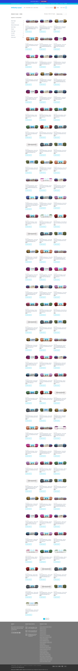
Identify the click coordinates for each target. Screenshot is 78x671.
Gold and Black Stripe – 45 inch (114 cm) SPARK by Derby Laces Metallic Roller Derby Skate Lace (60, 27)
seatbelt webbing (42, 657)
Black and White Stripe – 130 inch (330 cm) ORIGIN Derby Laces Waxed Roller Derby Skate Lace (31, 593)
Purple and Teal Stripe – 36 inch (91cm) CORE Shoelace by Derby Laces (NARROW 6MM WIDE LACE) (46, 27)
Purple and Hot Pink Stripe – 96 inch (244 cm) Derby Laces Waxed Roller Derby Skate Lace (31, 452)
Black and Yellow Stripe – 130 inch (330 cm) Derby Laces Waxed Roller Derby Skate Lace (31, 611)
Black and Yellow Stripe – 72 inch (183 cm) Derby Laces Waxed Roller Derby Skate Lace (60, 240)
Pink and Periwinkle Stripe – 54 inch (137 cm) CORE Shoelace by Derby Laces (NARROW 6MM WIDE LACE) (60, 80)
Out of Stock (42, 190)
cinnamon (46, 637)
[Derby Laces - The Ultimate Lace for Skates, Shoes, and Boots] (16, 7)
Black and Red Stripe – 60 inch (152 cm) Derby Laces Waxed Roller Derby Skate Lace (46, 133)
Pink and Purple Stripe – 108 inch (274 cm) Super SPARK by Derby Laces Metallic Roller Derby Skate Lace (31, 522)
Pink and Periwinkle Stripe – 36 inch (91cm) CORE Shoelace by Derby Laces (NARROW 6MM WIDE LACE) (31, 27)
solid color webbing (49, 657)
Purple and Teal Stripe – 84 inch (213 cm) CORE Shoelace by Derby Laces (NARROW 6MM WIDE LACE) (60, 364)
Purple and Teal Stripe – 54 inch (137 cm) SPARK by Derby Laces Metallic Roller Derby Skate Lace (60, 98)
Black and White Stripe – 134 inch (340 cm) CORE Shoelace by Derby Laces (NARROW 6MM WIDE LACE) (46, 593)
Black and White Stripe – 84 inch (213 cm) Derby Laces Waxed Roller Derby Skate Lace (46, 328)
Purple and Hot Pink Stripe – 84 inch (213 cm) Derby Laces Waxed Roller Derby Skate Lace (46, 364)
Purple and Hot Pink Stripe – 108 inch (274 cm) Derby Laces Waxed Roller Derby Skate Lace (46, 522)
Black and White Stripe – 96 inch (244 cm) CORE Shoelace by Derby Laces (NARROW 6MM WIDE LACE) (60, 399)
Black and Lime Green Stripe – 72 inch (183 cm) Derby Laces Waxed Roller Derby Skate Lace (46, 222)
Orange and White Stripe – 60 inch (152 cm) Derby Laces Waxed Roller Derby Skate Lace (60, 168)
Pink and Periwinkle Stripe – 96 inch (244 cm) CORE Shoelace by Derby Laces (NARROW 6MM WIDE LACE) (45, 434)
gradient (41, 649)
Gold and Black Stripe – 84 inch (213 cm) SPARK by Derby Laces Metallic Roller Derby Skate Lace (31, 346)
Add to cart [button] (28, 31)
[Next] (48, 619)
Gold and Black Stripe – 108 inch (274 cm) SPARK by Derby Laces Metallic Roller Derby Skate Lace (31, 505)
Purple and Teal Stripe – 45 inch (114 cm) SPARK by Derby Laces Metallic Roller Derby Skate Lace (60, 63)
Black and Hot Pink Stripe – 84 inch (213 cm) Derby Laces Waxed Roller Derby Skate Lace (31, 311)
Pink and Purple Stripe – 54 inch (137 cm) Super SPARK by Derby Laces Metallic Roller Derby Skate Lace (31, 98)
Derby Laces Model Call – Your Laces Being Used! (32, 631)
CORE (50, 637)
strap (45, 659)
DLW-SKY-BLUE (42, 647)
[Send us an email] (18, 633)
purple (43, 656)
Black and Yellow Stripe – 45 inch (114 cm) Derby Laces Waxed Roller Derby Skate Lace (60, 151)
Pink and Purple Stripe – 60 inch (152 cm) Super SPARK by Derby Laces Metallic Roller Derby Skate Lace (31, 275)
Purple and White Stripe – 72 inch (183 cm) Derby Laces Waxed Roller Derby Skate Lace (60, 293)
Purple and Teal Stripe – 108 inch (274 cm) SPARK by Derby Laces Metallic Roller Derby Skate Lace (31, 540)
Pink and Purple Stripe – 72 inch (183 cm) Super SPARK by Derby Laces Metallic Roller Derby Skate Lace (46, 275)
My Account (53, 3)
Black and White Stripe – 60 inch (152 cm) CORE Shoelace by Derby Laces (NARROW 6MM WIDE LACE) (31, 151)
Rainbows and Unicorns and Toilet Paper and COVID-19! (32, 635)
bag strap (48, 635)
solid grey (41, 659)
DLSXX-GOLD (49, 642)
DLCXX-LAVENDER (43, 642)
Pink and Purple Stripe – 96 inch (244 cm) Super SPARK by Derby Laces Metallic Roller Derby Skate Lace (60, 434)
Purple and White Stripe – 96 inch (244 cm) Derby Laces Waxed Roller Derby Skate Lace (31, 469)
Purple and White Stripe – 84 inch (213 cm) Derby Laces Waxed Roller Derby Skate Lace (46, 381)
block (43, 637)
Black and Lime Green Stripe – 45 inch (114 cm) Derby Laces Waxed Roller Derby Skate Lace (60, 116)
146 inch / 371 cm (43, 635)
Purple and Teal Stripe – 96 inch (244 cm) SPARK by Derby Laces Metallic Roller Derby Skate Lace (60, 452)
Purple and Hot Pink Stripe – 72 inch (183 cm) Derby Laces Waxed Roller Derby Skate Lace (60, 275)
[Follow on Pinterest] (20, 633)
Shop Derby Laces (29, 7)
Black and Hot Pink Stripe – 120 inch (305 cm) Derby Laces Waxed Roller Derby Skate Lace (60, 540)
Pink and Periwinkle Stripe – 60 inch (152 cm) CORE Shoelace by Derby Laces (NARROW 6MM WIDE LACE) (31, 186)
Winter (46, 661)
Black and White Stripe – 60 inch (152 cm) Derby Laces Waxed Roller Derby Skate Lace (46, 151)
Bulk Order (36, 7)
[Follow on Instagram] (65, 3)
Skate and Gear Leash (15, 24)
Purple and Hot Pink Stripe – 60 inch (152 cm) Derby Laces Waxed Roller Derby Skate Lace (46, 186)
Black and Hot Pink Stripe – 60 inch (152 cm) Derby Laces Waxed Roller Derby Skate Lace (45, 116)
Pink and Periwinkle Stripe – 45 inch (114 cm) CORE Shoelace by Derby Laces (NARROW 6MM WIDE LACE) (45, 45)
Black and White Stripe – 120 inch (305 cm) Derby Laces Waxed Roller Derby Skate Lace (60, 575)
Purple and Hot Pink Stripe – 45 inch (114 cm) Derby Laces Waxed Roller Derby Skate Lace (31, 63)
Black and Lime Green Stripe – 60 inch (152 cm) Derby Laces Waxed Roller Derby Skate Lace (31, 133)
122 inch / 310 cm (43, 633)
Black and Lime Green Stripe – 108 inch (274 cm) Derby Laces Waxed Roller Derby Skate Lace (60, 469)
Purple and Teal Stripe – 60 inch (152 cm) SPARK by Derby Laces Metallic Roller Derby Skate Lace (46, 204)
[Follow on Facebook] (64, 3)
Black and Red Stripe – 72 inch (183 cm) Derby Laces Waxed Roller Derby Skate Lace (60, 222)
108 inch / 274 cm (43, 630)
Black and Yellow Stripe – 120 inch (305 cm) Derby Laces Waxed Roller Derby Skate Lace (60, 593)
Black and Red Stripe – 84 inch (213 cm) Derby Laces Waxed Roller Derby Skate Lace (60, 311)
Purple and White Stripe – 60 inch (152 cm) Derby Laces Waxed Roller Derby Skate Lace (60, 204)
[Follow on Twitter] (66, 3)
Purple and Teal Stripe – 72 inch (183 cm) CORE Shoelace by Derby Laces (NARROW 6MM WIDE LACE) (31, 293)
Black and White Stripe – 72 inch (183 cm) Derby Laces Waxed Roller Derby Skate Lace (46, 240)
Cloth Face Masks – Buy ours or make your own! (32, 628)
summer (50, 659)
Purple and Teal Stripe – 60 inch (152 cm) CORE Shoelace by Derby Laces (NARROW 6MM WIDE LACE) (60, 186)
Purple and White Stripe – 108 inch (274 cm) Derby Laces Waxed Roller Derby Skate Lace (45, 540)
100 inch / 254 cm (43, 628)
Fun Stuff (12, 33)
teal (43, 661)
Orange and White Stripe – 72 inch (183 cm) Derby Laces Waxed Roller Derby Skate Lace (46, 258)
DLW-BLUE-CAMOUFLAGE (44, 645)
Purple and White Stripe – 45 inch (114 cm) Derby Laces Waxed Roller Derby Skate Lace (31, 80)
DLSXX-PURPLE (42, 644)
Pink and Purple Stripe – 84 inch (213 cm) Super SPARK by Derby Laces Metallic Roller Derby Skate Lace (31, 364)
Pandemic (45, 654)
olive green (41, 654)
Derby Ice (13, 35)
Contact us (48, 3)
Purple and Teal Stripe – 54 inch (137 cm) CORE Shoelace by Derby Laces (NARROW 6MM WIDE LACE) (46, 98)
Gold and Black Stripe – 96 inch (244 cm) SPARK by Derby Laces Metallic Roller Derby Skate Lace (60, 416)
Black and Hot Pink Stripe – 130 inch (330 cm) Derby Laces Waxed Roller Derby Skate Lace (31, 558)
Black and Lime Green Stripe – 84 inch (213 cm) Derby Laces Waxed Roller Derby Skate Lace (46, 311)
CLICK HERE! (43, 1)
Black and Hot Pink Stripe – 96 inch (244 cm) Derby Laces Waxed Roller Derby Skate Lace (59, 381)
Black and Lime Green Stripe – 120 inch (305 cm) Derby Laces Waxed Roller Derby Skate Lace (46, 558)
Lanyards (12, 22)
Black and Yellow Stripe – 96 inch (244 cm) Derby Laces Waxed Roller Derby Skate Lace (46, 417)
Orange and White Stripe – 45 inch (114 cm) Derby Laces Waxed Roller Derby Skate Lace (31, 45)
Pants (49, 654)
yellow (49, 661)
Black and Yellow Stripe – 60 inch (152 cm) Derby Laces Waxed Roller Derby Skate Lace (31, 168)
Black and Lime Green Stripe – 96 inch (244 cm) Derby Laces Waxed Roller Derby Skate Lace (31, 399)
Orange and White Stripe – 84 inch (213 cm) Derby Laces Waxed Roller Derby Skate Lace (46, 346)
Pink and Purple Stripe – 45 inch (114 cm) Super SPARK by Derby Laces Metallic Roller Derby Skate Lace (60, 45)
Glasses (12, 28)
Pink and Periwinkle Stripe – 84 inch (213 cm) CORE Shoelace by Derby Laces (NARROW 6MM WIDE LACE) (60, 346)
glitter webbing (48, 647)
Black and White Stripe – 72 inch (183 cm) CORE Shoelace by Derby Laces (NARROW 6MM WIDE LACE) (31, 240)
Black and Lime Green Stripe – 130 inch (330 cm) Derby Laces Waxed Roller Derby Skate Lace (60, 558)
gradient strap (46, 649)
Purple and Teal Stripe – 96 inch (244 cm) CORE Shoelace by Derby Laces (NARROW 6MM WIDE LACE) (46, 452)
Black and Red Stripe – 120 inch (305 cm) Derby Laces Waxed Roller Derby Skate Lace (31, 575)
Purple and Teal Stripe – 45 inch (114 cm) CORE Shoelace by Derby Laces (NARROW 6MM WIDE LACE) (46, 63)
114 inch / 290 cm (43, 632)
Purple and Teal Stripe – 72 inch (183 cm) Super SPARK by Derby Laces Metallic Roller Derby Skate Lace (46, 293)
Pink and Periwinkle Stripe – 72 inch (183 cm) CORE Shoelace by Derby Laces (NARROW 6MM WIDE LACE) (60, 258)
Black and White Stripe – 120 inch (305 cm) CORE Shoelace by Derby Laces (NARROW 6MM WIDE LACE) (46, 575)
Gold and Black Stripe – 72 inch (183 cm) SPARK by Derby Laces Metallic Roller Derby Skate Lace (31, 258)
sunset (41, 661)
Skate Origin (13, 20)
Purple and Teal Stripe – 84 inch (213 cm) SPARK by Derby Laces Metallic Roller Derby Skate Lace (31, 381)
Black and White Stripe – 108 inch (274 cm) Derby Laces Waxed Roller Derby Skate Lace (46, 487)
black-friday (13, 26)
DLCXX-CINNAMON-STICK (44, 640)
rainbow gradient (47, 656)
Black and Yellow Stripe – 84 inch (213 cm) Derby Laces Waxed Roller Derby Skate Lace (60, 328)
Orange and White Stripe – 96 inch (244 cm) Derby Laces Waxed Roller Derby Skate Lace (31, 434)
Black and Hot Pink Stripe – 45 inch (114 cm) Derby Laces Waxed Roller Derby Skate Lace (31, 116)
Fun (24, 7)
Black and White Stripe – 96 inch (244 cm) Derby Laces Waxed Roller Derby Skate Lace (31, 417)
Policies (57, 3)
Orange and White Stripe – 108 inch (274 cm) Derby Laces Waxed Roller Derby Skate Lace (45, 505)
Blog (40, 3)
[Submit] (55, 8)
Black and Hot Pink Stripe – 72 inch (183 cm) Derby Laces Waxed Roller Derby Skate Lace (31, 222)
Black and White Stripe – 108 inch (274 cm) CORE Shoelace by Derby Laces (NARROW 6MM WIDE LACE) (31, 487)
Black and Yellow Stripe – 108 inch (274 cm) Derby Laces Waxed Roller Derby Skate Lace (60, 487)
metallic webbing (42, 652)
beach (41, 637)
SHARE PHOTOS (36, 3)
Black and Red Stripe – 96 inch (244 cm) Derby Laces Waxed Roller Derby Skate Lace (46, 399)
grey (49, 649)
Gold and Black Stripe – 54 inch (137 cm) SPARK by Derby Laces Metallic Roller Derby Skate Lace (45, 80)
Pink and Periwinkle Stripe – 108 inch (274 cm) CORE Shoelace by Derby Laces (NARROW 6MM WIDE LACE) (60, 505)
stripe (47, 659)
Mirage (47, 652)
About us (44, 3)
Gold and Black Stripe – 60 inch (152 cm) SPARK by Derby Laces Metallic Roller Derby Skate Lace (45, 168)
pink (40, 656)
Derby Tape (13, 31)
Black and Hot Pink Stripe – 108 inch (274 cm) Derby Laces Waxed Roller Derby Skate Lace (46, 469)
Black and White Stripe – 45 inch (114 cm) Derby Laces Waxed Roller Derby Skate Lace (60, 133)
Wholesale (61, 3)
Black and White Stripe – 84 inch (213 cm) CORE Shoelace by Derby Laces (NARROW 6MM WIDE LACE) (31, 328)
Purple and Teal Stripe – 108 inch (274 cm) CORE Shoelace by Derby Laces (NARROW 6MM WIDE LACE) (60, 522)
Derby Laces (13, 37)
